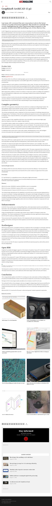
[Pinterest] (10, 18)
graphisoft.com (9, 76)
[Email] (14, 18)
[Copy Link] (21, 18)
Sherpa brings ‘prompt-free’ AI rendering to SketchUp (23, 463)
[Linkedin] (7, 18)
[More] (23, 18)
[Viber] (17, 18)
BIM (3, 6)
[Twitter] (5, 18)
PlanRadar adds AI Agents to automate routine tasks (22, 469)
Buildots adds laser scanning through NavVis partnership (23, 475)
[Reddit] (12, 18)
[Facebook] (3, 18)
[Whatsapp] (19, 18)
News (6, 6)
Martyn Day (20, 12)
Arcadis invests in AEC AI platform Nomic (20, 482)
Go (26, 438)
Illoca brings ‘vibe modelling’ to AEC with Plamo (21, 457)
